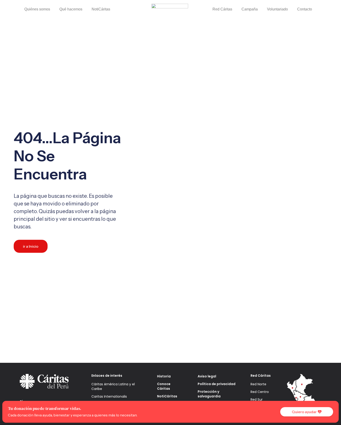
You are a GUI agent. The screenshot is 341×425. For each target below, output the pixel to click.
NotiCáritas (101, 9)
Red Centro (260, 391)
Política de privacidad (216, 384)
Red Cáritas (222, 9)
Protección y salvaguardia (209, 394)
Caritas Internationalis (109, 396)
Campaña (249, 9)
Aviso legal (207, 376)
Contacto (304, 9)
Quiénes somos (37, 9)
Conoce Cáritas (163, 386)
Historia (164, 376)
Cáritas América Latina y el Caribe (113, 386)
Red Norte (258, 384)
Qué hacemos (70, 9)
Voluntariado (277, 9)
